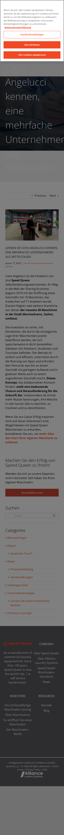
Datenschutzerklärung (17, 27)
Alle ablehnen (32, 44)
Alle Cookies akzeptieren (32, 54)
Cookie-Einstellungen (32, 34)
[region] (32, 31)
